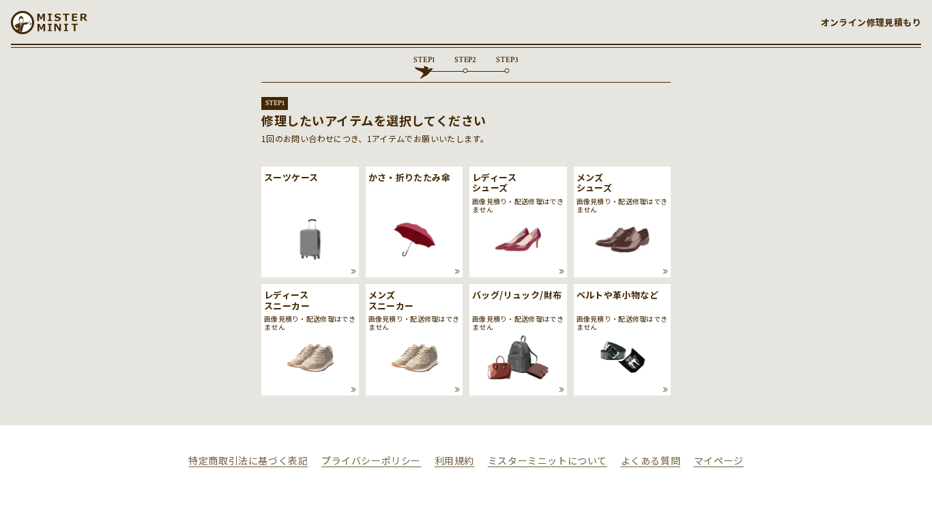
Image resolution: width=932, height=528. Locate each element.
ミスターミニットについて (547, 460)
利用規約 (454, 460)
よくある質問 (651, 460)
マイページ (719, 460)
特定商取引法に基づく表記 (248, 460)
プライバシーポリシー (371, 460)
